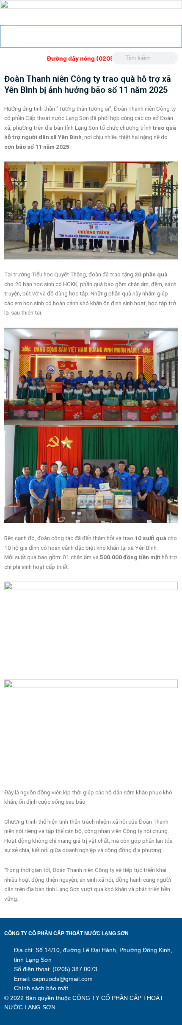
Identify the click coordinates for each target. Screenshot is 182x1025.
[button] (11, 36)
